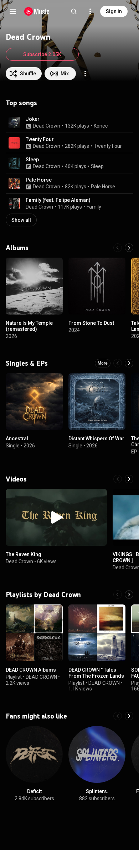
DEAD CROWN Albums (31, 670)
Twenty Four (40, 139)
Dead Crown (46, 126)
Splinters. (97, 791)
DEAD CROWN (41, 677)
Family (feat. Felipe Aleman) (58, 200)
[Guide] (13, 11)
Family (94, 207)
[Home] (37, 11)
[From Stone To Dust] (96, 286)
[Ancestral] (34, 401)
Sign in (114, 11)
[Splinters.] (96, 754)
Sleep (32, 159)
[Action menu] (85, 73)
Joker (33, 119)
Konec (101, 126)
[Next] (129, 247)
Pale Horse (39, 180)
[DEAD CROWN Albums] (34, 632)
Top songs (21, 102)
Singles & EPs (27, 363)
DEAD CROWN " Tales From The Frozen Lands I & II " (96, 676)
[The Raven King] (56, 517)
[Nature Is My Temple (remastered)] (34, 286)
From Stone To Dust (91, 323)
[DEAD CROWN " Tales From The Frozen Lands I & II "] (96, 632)
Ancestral (17, 438)
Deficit (34, 791)
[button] (14, 122)
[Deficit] (34, 754)
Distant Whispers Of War (96, 438)
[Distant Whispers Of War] (96, 401)
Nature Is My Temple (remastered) (29, 326)
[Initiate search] (73, 11)
